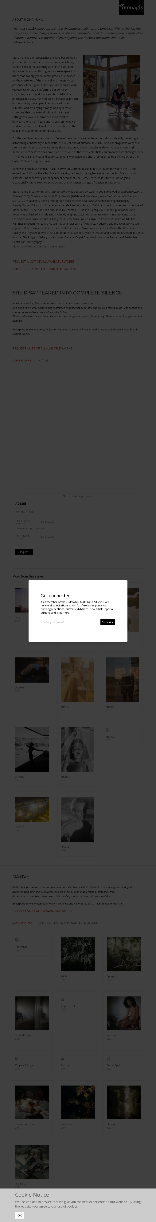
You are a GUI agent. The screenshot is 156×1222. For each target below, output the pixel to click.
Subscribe (108, 622)
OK (20, 1215)
